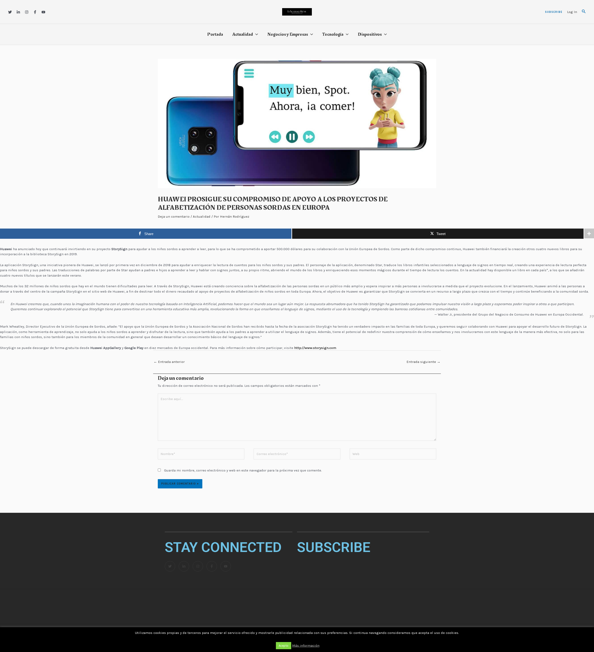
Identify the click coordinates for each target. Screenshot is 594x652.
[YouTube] (43, 12)
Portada (215, 34)
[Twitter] (10, 12)
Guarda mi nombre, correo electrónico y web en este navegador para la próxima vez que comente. (243, 470)
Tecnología (332, 34)
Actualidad (242, 34)
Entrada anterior (169, 362)
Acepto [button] (283, 645)
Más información (306, 645)
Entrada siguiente (423, 362)
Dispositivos (370, 34)
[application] (255, 34)
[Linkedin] (18, 12)
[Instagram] (27, 12)
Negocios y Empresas (287, 34)
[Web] (393, 455)
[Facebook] (35, 12)
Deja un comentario (174, 216)
